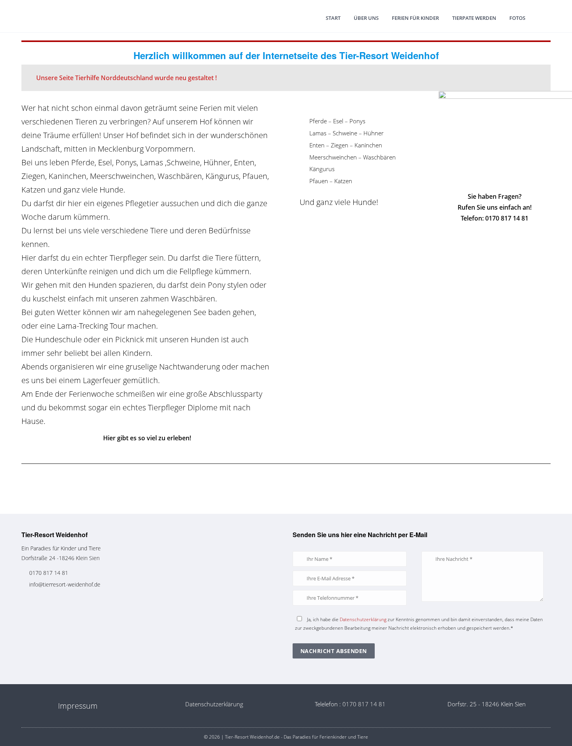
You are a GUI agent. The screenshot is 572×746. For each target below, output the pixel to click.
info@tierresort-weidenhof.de (64, 584)
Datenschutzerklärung (363, 619)
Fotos (517, 17)
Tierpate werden (474, 17)
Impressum (78, 705)
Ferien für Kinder (415, 17)
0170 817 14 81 (48, 572)
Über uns (366, 17)
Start (333, 17)
